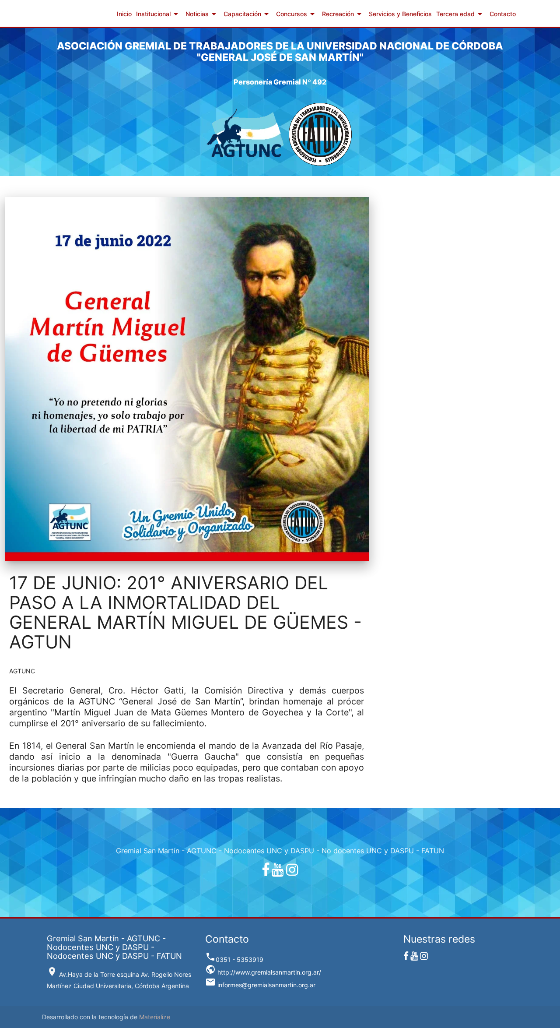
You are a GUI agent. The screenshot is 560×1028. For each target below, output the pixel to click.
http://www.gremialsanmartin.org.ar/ (263, 972)
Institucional (158, 14)
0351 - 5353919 (234, 959)
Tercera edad (460, 14)
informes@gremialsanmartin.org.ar (260, 985)
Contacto (503, 14)
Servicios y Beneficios (400, 14)
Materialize (154, 1017)
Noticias (202, 14)
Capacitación (248, 14)
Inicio (124, 14)
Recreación (343, 14)
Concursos (297, 14)
